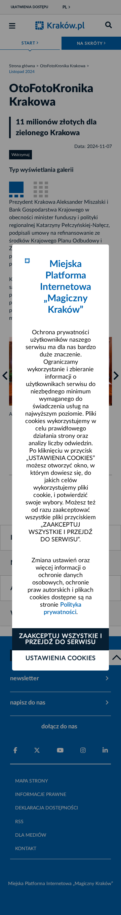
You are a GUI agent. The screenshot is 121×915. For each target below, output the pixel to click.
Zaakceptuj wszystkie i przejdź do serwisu (60, 639)
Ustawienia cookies (61, 658)
